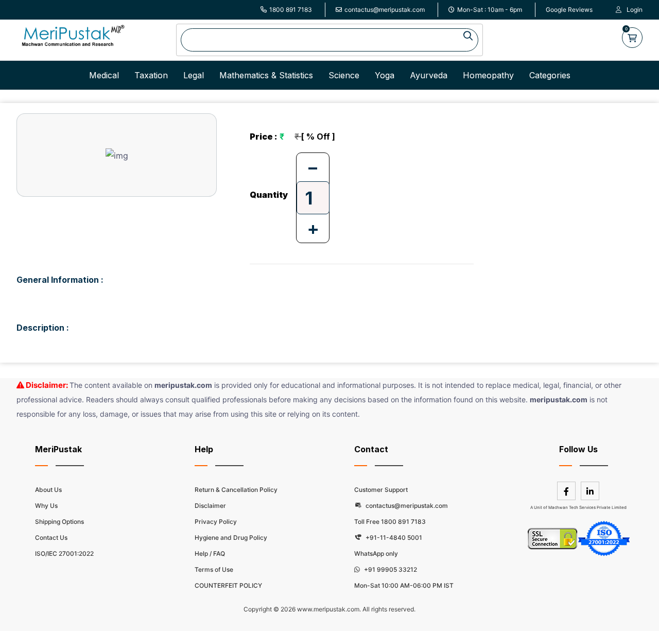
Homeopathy (488, 75)
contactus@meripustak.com (384, 9)
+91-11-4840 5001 (393, 537)
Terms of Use (214, 569)
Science (343, 75)
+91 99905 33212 (389, 569)
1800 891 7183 (290, 9)
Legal (193, 75)
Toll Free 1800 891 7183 (390, 521)
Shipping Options (59, 521)
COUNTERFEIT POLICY (228, 585)
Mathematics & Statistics (266, 75)
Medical (104, 75)
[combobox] (329, 40)
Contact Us (51, 537)
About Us (48, 489)
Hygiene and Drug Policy (231, 537)
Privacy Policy (216, 521)
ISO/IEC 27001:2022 (64, 553)
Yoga (384, 75)
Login (635, 9)
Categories (549, 75)
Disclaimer (210, 505)
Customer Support (381, 489)
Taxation (151, 75)
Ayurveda (428, 75)
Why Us (46, 505)
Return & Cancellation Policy (236, 489)
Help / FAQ (210, 553)
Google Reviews (569, 9)
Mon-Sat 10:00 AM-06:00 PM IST (404, 585)
